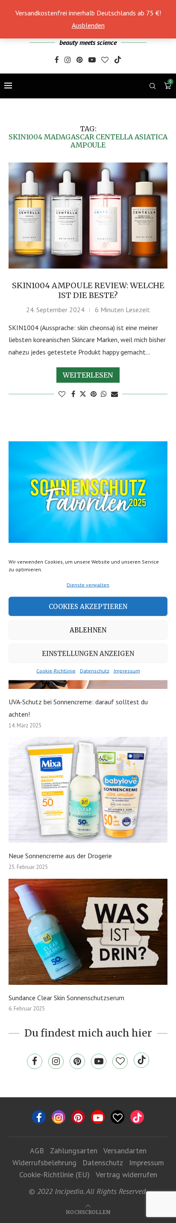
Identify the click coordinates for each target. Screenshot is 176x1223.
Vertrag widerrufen (126, 1174)
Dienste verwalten (88, 585)
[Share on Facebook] (73, 394)
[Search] (152, 86)
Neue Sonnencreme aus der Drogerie (60, 855)
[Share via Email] (114, 394)
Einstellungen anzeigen (88, 653)
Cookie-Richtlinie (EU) (54, 1174)
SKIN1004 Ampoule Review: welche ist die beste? (88, 290)
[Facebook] (57, 60)
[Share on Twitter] (82, 394)
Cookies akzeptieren (88, 606)
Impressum (127, 671)
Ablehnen (88, 630)
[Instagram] (68, 60)
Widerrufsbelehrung (44, 1162)
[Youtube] (92, 60)
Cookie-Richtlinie (56, 671)
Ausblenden (88, 25)
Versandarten (125, 1150)
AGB (37, 1150)
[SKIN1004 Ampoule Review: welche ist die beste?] (88, 215)
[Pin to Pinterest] (94, 394)
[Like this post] (62, 394)
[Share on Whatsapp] (104, 394)
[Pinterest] (79, 60)
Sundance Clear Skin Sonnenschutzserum (66, 997)
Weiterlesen (88, 375)
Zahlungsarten (73, 1150)
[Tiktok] (117, 60)
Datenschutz (94, 671)
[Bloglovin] (105, 60)
